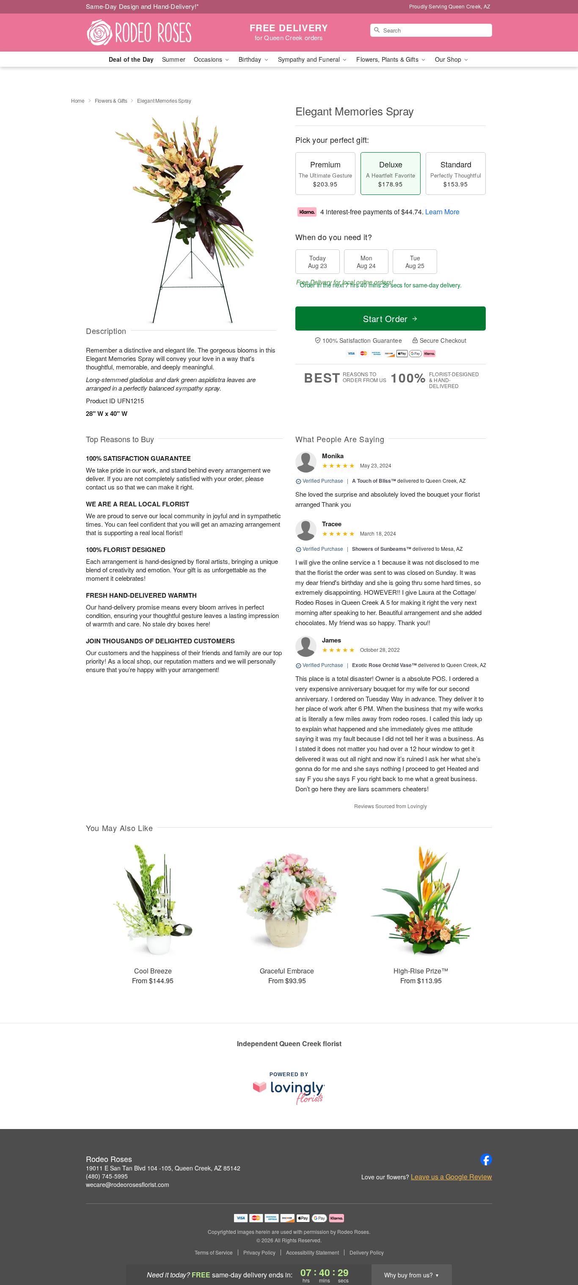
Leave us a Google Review (451, 1176)
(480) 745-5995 (107, 1176)
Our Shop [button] (449, 59)
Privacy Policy (259, 1252)
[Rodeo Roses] (147, 33)
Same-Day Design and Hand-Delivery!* (142, 6)
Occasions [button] (209, 59)
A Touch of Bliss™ (374, 480)
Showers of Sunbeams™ (381, 548)
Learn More (442, 211)
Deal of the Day (131, 59)
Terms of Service (214, 1252)
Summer (173, 59)
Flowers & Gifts (111, 100)
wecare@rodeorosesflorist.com (127, 1184)
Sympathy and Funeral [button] (310, 59)
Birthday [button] (251, 59)
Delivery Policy (367, 1252)
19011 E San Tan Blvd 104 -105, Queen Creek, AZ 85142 (163, 1168)
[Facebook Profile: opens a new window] (486, 1159)
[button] (555, 1249)
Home (78, 100)
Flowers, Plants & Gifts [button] (388, 59)
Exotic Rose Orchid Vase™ (384, 665)
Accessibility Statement (312, 1252)
